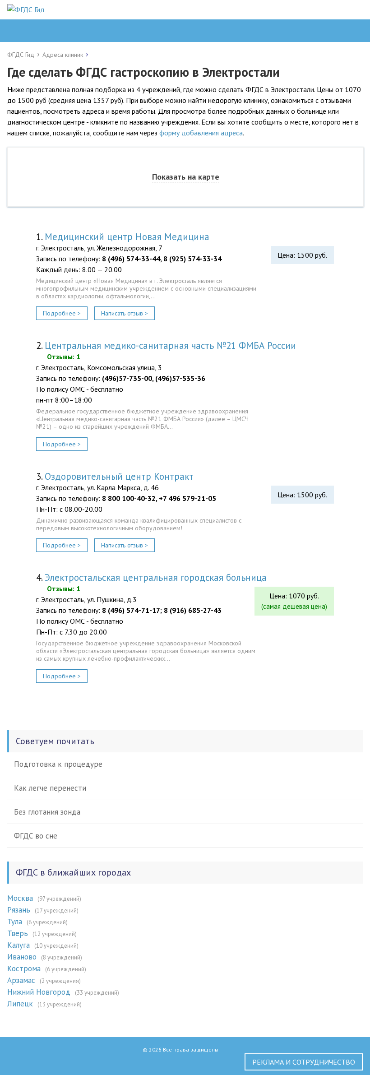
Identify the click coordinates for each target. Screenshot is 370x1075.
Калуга (18, 945)
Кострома (24, 968)
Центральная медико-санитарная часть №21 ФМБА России (170, 345)
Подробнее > (62, 313)
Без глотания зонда (47, 812)
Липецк (20, 1004)
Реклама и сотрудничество (303, 1061)
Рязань (18, 910)
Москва (20, 898)
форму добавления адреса (201, 132)
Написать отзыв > (124, 313)
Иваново (22, 957)
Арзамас (21, 980)
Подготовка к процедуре (58, 764)
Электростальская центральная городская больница (156, 577)
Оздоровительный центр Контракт (119, 476)
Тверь (17, 933)
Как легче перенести (50, 788)
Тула (14, 922)
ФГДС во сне (35, 836)
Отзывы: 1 (63, 356)
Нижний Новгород (38, 992)
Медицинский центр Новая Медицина (127, 237)
